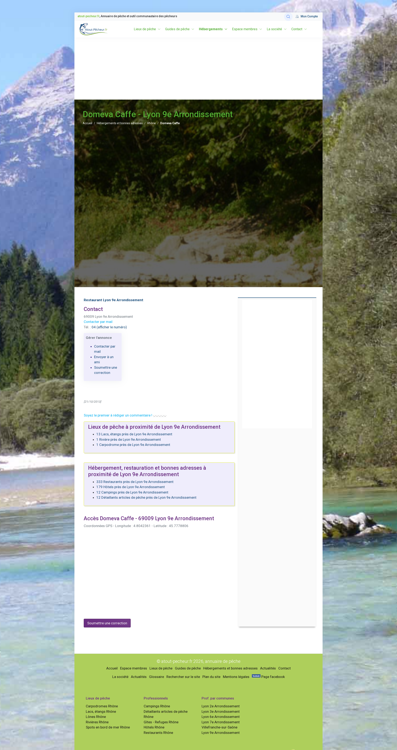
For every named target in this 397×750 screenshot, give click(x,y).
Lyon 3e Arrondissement (221, 711)
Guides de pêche (177, 29)
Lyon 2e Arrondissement (221, 706)
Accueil (87, 123)
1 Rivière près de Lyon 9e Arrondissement (128, 439)
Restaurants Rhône (158, 733)
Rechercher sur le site (183, 677)
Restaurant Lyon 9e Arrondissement (113, 300)
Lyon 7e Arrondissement (221, 722)
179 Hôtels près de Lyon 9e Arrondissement (130, 487)
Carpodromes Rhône (102, 706)
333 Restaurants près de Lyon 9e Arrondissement (134, 482)
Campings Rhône (157, 706)
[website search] (288, 16)
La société (274, 29)
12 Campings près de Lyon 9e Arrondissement (132, 492)
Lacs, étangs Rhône (101, 711)
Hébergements (211, 29)
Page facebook (273, 677)
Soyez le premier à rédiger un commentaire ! (118, 415)
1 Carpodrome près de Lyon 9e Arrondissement (133, 445)
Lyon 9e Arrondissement (221, 733)
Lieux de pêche (145, 29)
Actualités (268, 668)
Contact (296, 29)
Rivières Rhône (97, 722)
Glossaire (156, 677)
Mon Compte (309, 16)
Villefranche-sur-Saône (219, 727)
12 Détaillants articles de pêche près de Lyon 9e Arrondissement (146, 497)
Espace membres (244, 29)
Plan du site (211, 677)
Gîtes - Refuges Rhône (161, 722)
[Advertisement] (198, 69)
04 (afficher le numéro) (109, 327)
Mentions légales (236, 677)
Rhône (151, 123)
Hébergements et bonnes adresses (120, 123)
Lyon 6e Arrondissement (221, 717)
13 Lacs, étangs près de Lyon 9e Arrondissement (134, 434)
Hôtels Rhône (154, 727)
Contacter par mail (98, 322)
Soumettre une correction (107, 623)
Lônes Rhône (96, 717)
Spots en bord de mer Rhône (108, 727)
